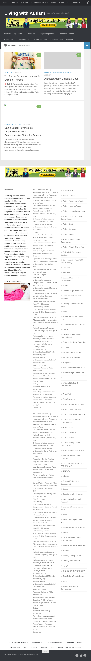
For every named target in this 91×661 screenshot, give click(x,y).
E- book (35, 232)
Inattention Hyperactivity (41, 386)
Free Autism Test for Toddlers (61, 39)
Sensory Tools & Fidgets (72, 357)
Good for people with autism (73, 291)
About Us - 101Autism (41, 304)
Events (65, 286)
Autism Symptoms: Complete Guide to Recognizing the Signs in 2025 (45, 330)
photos (65, 329)
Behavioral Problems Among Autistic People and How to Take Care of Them (44, 378)
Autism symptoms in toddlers (43, 339)
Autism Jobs (63, 3)
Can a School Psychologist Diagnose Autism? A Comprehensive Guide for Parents (22, 131)
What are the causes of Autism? (44, 317)
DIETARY (66, 268)
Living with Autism (24, 13)
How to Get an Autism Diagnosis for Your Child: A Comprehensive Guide (44, 312)
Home (5, 3)
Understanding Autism (13, 34)
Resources (8, 39)
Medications (37, 389)
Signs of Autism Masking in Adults (45, 259)
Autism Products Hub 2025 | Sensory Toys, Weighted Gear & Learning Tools (44, 200)
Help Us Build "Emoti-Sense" (43, 237)
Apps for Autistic (69, 196)
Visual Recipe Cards (40, 299)
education (8, 124)
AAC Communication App (42, 190)
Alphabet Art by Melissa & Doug (61, 78)
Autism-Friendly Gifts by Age (73, 247)
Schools (8, 72)
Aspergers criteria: (39, 365)
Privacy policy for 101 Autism (43, 251)
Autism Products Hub (39, 3)
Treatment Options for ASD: (43, 368)
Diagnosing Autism (47, 34)
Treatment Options (66, 34)
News (53, 3)
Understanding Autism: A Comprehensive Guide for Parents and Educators (45, 282)
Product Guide (23, 39)
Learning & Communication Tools (58, 72)
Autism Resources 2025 (41, 211)
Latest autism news (40, 240)
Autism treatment (69, 234)
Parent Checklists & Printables (74, 324)
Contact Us (75, 3)
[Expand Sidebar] (87, 45)
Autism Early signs (39, 354)
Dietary (35, 384)
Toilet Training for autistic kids (73, 373)
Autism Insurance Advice (72, 206)
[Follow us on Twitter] (81, 655)
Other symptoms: (39, 347)
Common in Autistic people (42, 341)
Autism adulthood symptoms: (43, 336)
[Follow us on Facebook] (77, 655)
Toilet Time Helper (39, 275)
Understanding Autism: (41, 307)
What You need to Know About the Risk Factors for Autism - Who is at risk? (45, 322)
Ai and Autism (68, 191)
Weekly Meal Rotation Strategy (44, 301)
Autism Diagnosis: (39, 357)
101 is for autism (18, 196)
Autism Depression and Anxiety (44, 373)
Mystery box (37, 248)
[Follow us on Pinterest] (85, 655)
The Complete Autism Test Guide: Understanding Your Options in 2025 (45, 264)
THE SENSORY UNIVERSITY (74, 368)
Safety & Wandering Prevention (74, 342)
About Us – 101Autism (19, 3)
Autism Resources (69, 229)
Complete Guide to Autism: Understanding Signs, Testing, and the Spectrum (45, 226)
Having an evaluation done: (42, 344)
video (65, 378)
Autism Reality (68, 224)
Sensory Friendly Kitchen (72, 352)
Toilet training (37, 277)
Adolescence (37, 370)
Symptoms (31, 34)
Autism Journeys (40, 39)
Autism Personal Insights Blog (74, 211)
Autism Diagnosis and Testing (73, 201)
